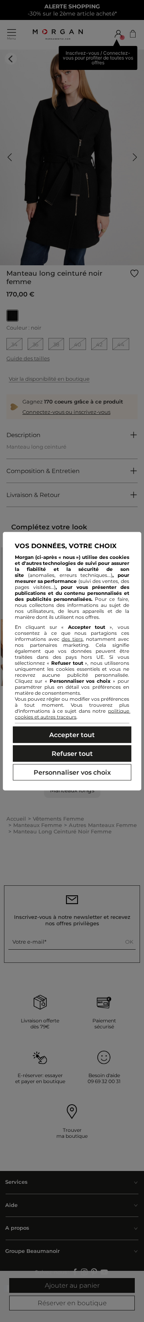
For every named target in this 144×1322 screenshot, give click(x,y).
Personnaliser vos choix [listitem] (72, 772)
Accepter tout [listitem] (72, 734)
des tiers (72, 639)
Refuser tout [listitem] (72, 753)
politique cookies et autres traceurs (72, 714)
